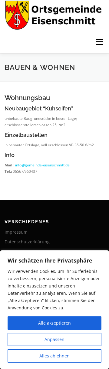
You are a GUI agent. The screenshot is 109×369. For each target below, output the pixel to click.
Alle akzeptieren (54, 323)
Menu (99, 41)
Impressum (16, 232)
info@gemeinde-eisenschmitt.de (42, 165)
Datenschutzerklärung (27, 242)
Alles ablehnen (54, 356)
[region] (54, 309)
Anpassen (54, 339)
